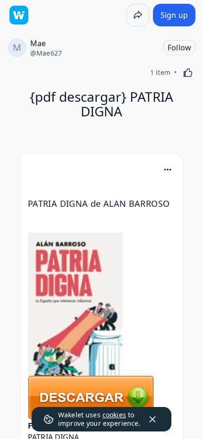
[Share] (138, 15)
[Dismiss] (152, 419)
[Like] (187, 72)
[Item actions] (167, 169)
